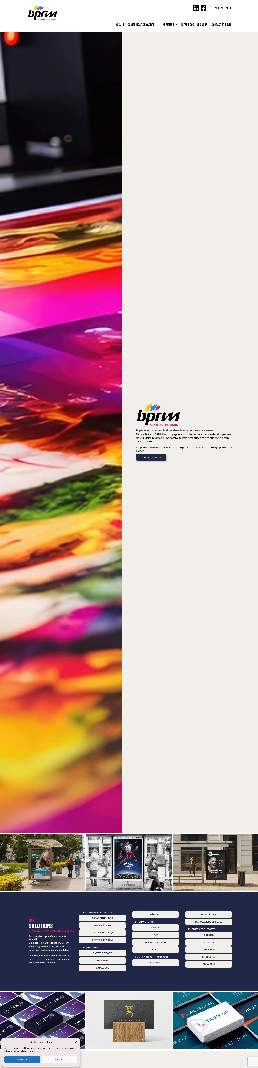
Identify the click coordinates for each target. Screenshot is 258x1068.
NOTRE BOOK (187, 24)
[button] (75, 1042)
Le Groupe (203, 24)
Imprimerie (168, 24)
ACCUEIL (120, 24)
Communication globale (142, 24)
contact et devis (221, 24)
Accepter (22, 1059)
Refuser (59, 1059)
